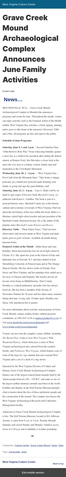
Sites (60, 445)
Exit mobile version (33, 472)
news (24, 451)
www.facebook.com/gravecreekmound (26, 322)
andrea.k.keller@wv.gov (47, 318)
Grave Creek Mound (40, 445)
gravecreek (14, 451)
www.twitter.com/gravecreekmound (19, 326)
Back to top (58, 464)
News (54, 445)
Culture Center (22, 445)
